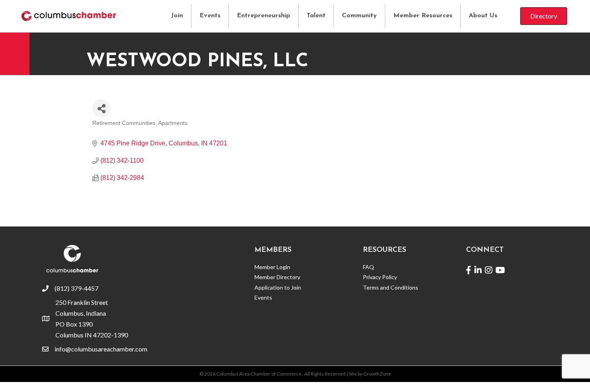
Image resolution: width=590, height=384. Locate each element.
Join (177, 15)
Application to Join (277, 287)
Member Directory (277, 277)
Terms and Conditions (390, 287)
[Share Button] (101, 108)
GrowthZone (377, 374)
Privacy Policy (380, 277)
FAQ (368, 266)
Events (209, 15)
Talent (316, 15)
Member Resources (422, 15)
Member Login (272, 266)
